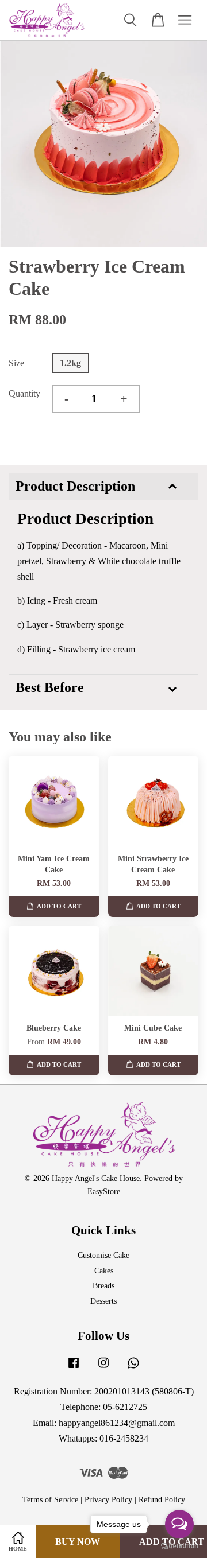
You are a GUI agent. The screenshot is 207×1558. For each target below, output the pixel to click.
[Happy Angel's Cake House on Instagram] (103, 1368)
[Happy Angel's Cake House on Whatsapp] (133, 1368)
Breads (103, 1285)
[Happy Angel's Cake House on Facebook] (74, 1368)
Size (16, 363)
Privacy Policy (108, 1499)
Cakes (103, 1270)
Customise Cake (103, 1255)
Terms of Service (50, 1499)
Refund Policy (162, 1499)
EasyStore (103, 1191)
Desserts (103, 1301)
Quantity (24, 393)
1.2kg (70, 363)
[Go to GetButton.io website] (179, 1546)
